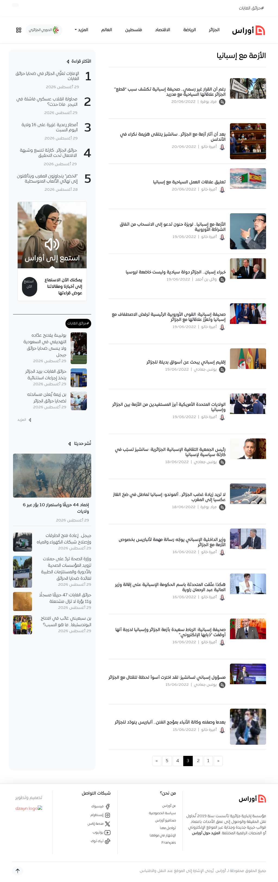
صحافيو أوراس (165, 821)
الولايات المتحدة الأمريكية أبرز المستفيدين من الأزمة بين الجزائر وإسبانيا (169, 407)
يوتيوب (98, 832)
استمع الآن (29, 284)
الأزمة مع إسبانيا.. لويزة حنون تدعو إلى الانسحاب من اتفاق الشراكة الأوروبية (173, 227)
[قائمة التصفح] (19, 30)
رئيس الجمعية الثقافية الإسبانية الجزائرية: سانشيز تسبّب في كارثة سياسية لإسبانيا (170, 452)
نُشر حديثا (82, 444)
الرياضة (189, 30)
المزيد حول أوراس (206, 833)
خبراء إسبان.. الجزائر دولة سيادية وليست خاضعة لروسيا (176, 272)
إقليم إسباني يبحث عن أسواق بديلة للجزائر (186, 362)
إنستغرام (97, 815)
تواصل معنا (168, 828)
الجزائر (214, 30)
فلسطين (133, 30)
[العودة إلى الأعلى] (17, 870)
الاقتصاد (162, 30)
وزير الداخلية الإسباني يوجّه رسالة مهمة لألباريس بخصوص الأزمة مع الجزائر (172, 542)
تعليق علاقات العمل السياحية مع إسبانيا (189, 182)
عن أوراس (169, 806)
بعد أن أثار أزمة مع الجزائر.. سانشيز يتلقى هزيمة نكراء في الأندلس (173, 137)
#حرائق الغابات (251, 8)
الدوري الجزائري (41, 30)
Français (169, 843)
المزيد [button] (83, 30)
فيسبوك (97, 806)
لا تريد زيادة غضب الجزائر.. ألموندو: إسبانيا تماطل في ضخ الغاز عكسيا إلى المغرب (169, 497)
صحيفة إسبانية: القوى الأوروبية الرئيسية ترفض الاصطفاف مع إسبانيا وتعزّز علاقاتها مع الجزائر (169, 317)
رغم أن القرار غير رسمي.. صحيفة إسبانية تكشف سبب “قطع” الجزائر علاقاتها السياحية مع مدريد (170, 92)
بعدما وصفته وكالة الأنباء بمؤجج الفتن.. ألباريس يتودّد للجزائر (170, 722)
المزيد (22, 420)
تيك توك (97, 841)
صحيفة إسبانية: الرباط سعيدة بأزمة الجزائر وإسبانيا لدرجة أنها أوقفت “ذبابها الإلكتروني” (170, 632)
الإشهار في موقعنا (163, 835)
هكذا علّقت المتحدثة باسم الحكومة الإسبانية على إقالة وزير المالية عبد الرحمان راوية (170, 587)
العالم (106, 30)
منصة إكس (96, 824)
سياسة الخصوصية (162, 813)
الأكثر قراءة (81, 61)
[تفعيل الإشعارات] (15, 5)
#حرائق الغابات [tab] (78, 323)
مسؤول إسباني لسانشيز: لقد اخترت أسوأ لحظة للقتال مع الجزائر (167, 677)
